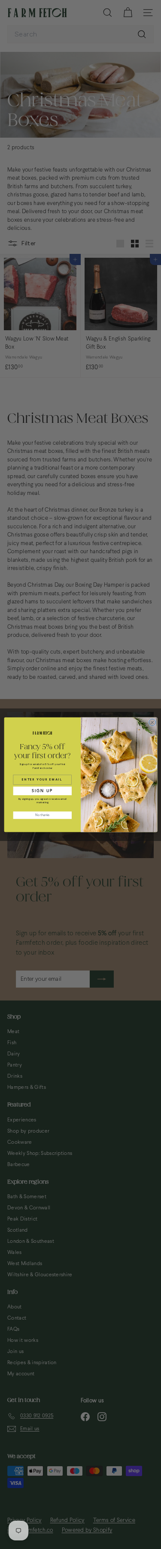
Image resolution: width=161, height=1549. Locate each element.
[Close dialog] (152, 722)
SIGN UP (42, 790)
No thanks (42, 815)
